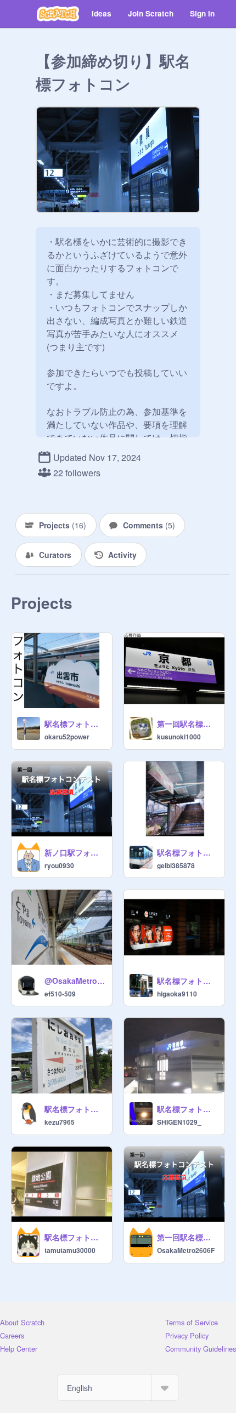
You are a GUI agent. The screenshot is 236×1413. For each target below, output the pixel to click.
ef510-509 (60, 994)
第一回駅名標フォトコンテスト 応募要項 (187, 1237)
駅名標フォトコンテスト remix (74, 1237)
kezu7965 (59, 1122)
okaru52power (66, 737)
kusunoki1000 (179, 737)
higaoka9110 (177, 994)
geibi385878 (176, 865)
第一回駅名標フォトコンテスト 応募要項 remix (187, 723)
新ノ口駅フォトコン (74, 852)
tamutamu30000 (69, 1250)
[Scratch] (58, 13)
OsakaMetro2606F (186, 1250)
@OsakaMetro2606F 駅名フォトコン (74, 980)
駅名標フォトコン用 (187, 852)
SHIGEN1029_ (179, 1122)
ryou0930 (59, 865)
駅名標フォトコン (74, 723)
